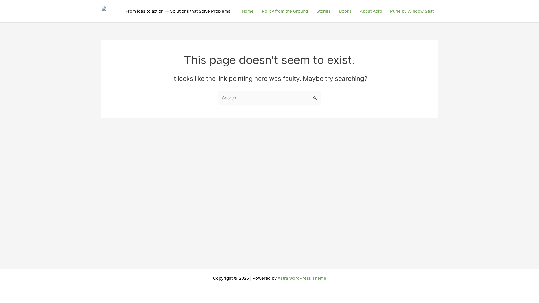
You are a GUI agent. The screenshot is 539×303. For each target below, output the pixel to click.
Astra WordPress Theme (302, 278)
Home (247, 11)
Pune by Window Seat (412, 11)
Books (345, 11)
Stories (323, 11)
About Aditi (371, 11)
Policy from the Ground (285, 11)
